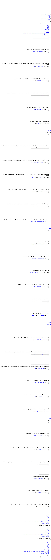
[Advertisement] (25, 7)
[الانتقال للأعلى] (50, 559)
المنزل (49, 324)
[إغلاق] (50, 558)
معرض (30, 272)
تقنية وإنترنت (33, 162)
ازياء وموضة (48, 228)
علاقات (34, 435)
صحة (50, 37)
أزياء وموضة (33, 243)
